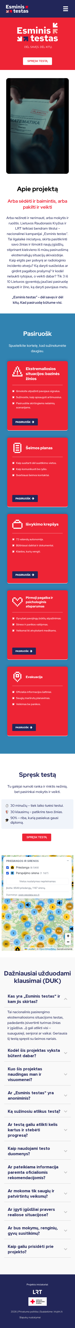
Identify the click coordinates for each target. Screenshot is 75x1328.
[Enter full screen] (63, 168)
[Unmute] (18, 168)
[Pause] (11, 168)
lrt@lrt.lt (58, 1311)
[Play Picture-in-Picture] (56, 168)
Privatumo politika (28, 1311)
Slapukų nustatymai (30, 1317)
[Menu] (66, 9)
